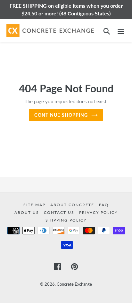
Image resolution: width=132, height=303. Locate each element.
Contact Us (60, 212)
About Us (27, 212)
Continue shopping (61, 115)
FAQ (104, 204)
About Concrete (73, 204)
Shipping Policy (66, 220)
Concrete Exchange (74, 284)
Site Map (35, 204)
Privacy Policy (98, 212)
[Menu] (121, 30)
